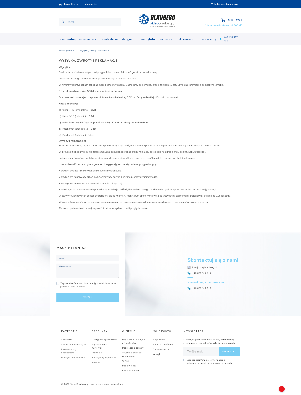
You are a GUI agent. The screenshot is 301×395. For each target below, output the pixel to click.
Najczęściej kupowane (104, 357)
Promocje (97, 352)
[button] (280, 387)
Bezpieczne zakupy (133, 347)
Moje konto (159, 339)
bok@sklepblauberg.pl (204, 267)
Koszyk (157, 354)
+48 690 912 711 (201, 288)
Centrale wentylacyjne (74, 344)
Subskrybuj (229, 351)
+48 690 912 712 (201, 273)
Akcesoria (66, 339)
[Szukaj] (63, 22)
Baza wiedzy (129, 365)
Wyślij (87, 297)
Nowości (96, 362)
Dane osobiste (161, 349)
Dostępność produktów (104, 339)
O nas (125, 360)
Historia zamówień (163, 344)
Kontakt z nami (130, 370)
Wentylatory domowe (73, 357)
